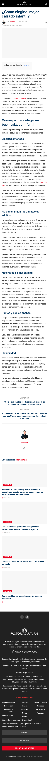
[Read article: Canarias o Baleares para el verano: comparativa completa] (24, 547)
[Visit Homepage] (24, 3)
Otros (24, 716)
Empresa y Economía (8, 710)
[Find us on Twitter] (27, 617)
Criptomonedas (8, 702)
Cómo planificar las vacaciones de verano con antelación (22, 597)
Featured (24, 702)
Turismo (40, 713)
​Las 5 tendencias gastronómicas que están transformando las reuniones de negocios (20, 528)
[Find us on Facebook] (22, 617)
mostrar (26, 65)
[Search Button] (46, 3)
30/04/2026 (6, 567)
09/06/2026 (6, 532)
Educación (8, 706)
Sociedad (7, 485)
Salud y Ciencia (40, 702)
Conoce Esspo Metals (24, 672)
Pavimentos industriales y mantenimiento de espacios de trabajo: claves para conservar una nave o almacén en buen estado (22, 492)
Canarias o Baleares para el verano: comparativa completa (23, 562)
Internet (24, 709)
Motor (24, 713)
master (12, 21)
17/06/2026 (6, 498)
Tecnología (40, 709)
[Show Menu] (3, 3)
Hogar (24, 706)
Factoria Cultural (16, 757)
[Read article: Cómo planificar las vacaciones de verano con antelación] (24, 582)
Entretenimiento (8, 715)
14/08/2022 (23, 21)
